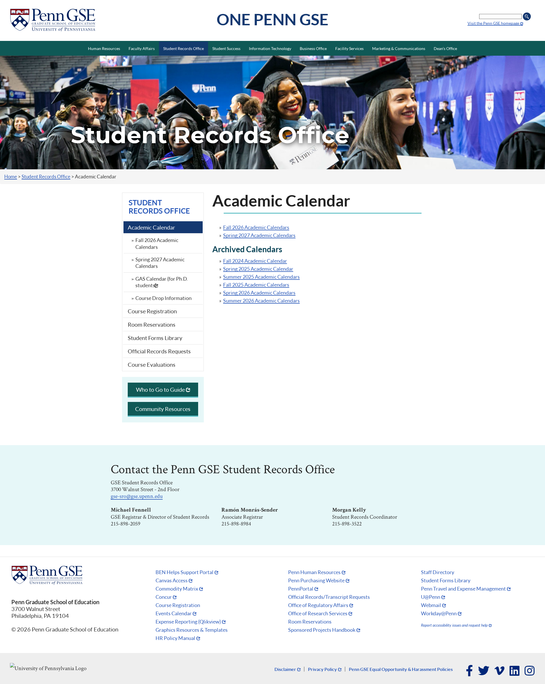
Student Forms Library (155, 337)
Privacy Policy (322, 669)
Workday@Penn (439, 613)
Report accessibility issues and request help (454, 625)
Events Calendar (174, 613)
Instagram (530, 671)
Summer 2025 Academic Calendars (261, 277)
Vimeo (499, 671)
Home (10, 177)
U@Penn (430, 597)
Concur (164, 597)
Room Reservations (151, 324)
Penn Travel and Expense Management (463, 588)
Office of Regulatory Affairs (318, 605)
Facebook (469, 671)
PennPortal (300, 588)
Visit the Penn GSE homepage (493, 23)
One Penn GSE (272, 19)
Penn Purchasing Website (316, 580)
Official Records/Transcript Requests (329, 597)
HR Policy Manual (175, 638)
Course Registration (152, 311)
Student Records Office (46, 177)
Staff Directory (437, 572)
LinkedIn (515, 671)
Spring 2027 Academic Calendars (160, 262)
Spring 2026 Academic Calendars (259, 292)
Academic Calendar (151, 227)
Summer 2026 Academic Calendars (261, 300)
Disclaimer (285, 669)
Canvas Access (172, 580)
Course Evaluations (151, 364)
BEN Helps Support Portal (184, 572)
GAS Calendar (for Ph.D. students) (161, 282)
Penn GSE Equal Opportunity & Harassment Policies (401, 669)
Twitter (484, 671)
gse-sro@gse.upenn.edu (137, 496)
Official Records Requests (159, 351)
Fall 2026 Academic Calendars (156, 243)
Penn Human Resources (314, 572)
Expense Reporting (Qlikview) (188, 621)
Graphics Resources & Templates (192, 630)
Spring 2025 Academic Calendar (258, 269)
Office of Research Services (317, 613)
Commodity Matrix (177, 588)
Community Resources (162, 408)
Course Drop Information (163, 298)
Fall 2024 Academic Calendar (255, 261)
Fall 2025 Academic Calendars (256, 284)
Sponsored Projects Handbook (321, 630)
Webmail (431, 605)
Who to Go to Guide (160, 389)
